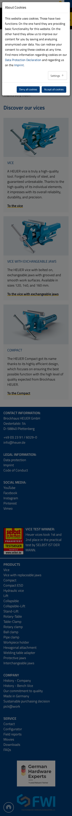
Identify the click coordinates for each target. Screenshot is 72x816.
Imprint (19, 65)
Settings (55, 76)
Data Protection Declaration (23, 60)
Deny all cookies (28, 89)
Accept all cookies (54, 89)
